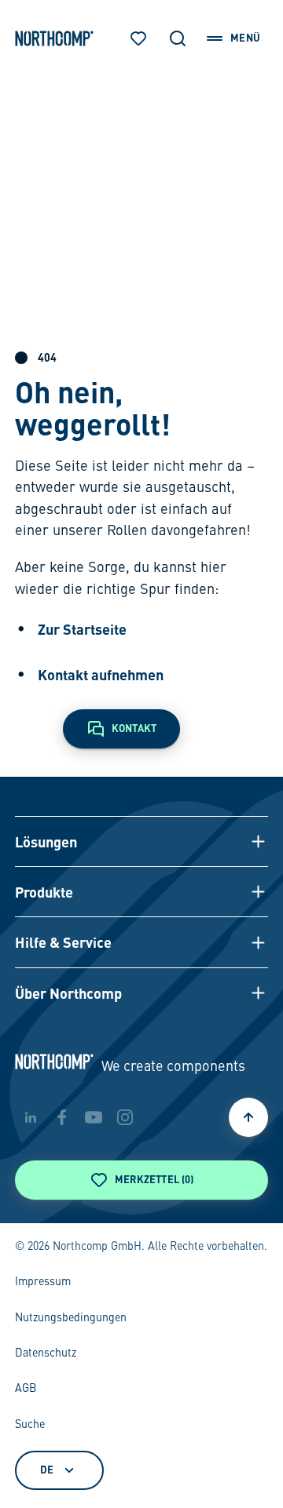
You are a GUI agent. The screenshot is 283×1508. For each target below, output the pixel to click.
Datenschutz (45, 1353)
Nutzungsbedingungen (71, 1318)
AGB (25, 1388)
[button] (141, 841)
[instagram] (125, 1117)
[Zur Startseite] (54, 38)
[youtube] (93, 1117)
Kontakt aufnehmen (101, 674)
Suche (30, 1424)
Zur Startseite (82, 629)
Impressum (43, 1282)
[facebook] (62, 1117)
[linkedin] (30, 1117)
